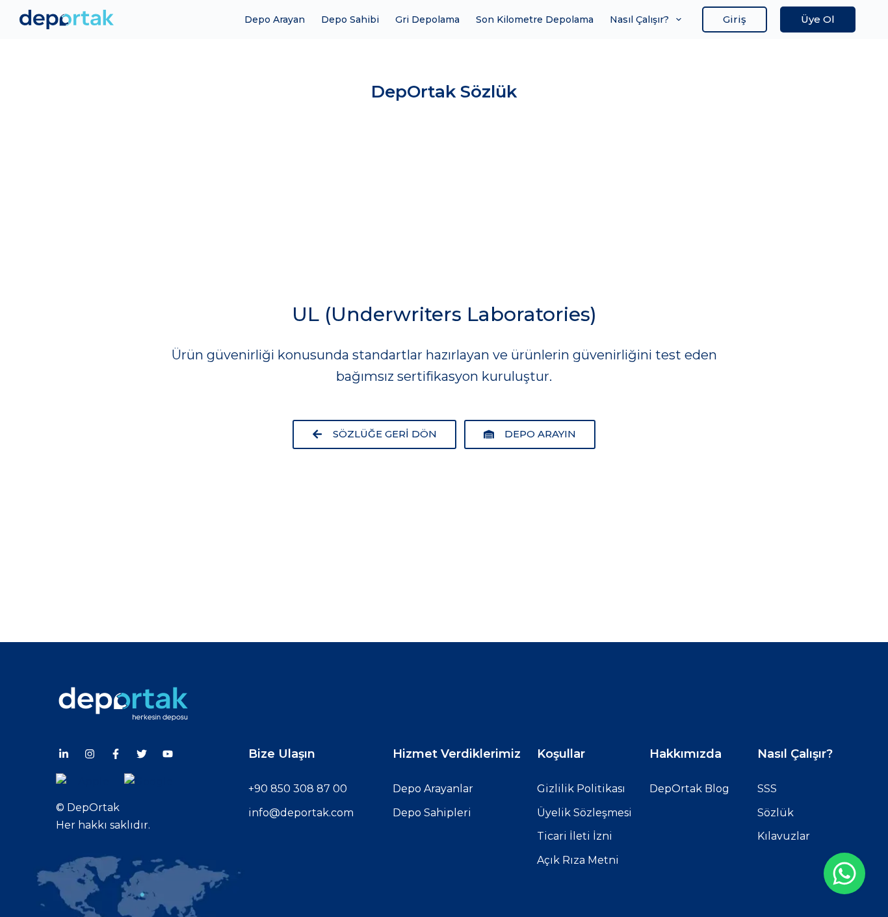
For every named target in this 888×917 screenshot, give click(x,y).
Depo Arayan (274, 19)
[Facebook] (116, 754)
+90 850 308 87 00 (297, 788)
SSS (767, 788)
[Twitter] (142, 754)
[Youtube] (168, 754)
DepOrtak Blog (689, 788)
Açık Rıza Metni (578, 860)
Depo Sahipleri (432, 813)
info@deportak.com (301, 813)
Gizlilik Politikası (581, 788)
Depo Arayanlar (433, 788)
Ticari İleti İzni (574, 836)
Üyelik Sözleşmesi (584, 813)
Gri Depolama (427, 19)
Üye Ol (818, 19)
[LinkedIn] (64, 754)
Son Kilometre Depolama (535, 19)
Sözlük (775, 813)
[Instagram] (90, 754)
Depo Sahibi (350, 19)
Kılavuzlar (783, 836)
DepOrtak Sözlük (444, 91)
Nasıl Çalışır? (639, 19)
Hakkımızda (685, 754)
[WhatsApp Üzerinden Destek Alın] (844, 873)
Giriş (734, 19)
